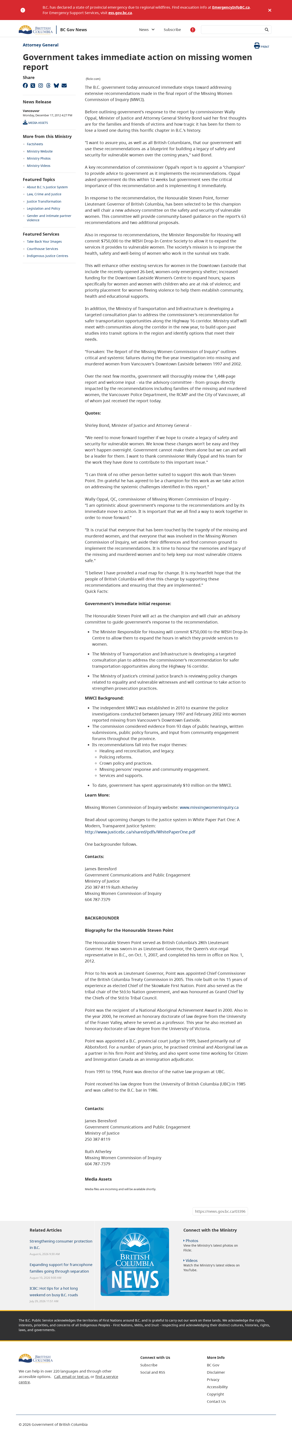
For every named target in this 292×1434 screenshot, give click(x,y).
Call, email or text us (71, 1376)
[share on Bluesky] (56, 85)
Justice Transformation (44, 201)
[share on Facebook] (25, 85)
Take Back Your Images (44, 241)
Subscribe (172, 29)
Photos (192, 1240)
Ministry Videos (38, 165)
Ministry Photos (39, 158)
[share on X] (33, 85)
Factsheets (35, 144)
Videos (192, 1260)
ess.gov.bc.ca (120, 12)
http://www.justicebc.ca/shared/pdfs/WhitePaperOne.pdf (140, 832)
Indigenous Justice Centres (47, 256)
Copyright (215, 1394)
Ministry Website (40, 151)
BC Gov (213, 1365)
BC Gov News (73, 29)
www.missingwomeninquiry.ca (209, 807)
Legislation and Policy (43, 208)
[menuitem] (168, 1365)
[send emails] (64, 85)
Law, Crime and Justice (44, 194)
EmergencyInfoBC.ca (231, 7)
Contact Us (216, 1401)
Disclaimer (216, 1372)
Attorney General (40, 45)
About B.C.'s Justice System (47, 187)
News (145, 29)
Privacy (213, 1379)
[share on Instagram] (40, 85)
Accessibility (217, 1386)
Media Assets (38, 123)
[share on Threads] (48, 85)
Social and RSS (152, 1372)
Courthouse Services (42, 249)
